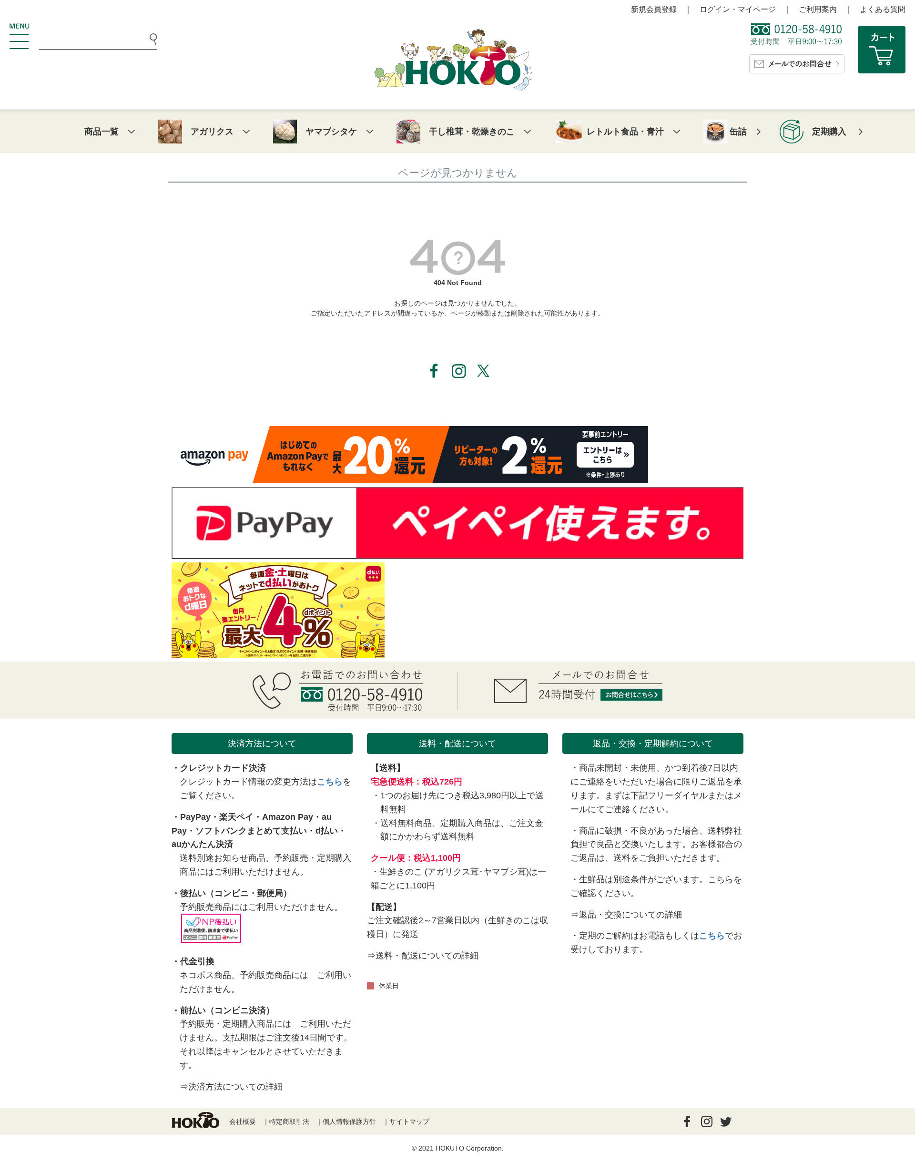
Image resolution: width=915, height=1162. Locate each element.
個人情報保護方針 (349, 1121)
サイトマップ (409, 1121)
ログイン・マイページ (738, 9)
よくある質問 (882, 9)
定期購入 (829, 131)
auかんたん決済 (202, 844)
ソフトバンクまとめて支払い (251, 831)
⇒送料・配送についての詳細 (422, 955)
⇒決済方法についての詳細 (231, 1086)
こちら (330, 781)
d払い (326, 831)
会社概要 (242, 1121)
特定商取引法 (289, 1121)
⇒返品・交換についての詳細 (626, 914)
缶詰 (738, 131)
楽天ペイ (236, 817)
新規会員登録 (654, 9)
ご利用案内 (818, 9)
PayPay (195, 817)
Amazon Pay (287, 817)
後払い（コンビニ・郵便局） (236, 893)
